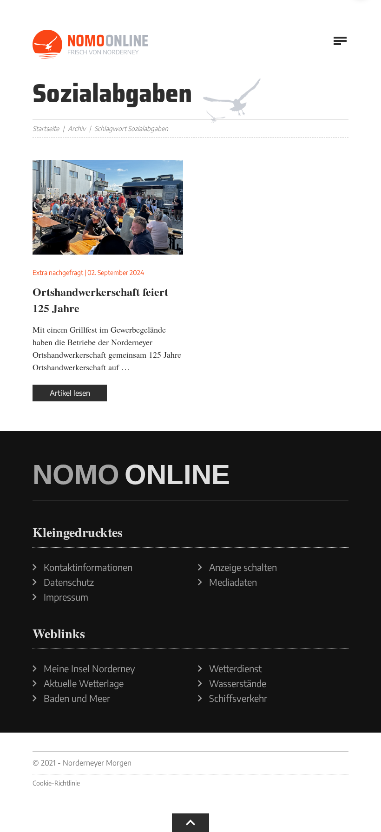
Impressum (66, 597)
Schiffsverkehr (238, 698)
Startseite (46, 128)
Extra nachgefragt (58, 272)
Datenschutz (69, 582)
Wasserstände (237, 683)
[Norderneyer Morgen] (91, 44)
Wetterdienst (235, 668)
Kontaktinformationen (88, 567)
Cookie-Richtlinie (56, 783)
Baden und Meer (77, 698)
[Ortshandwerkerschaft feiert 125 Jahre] (108, 207)
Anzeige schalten (243, 567)
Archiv (76, 128)
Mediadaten (233, 582)
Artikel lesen (70, 393)
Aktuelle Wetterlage (84, 683)
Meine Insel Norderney (89, 668)
